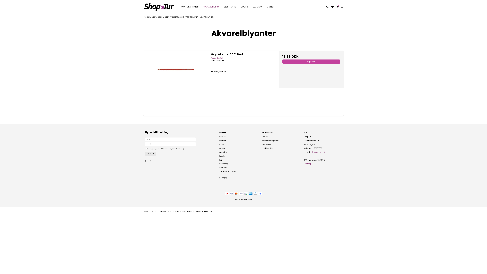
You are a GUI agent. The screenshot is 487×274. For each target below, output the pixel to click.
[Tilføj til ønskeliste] (332, 7)
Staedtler (223, 167)
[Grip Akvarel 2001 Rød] (175, 83)
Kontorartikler (189, 6)
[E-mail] (170, 144)
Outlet (270, 6)
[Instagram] (151, 161)
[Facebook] (147, 161)
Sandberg (223, 163)
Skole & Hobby (211, 6)
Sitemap (307, 163)
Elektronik (230, 6)
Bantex (222, 136)
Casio (221, 144)
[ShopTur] (159, 7)
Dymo (222, 148)
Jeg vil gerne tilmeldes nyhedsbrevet (176, 148)
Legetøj (257, 6)
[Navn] (170, 139)
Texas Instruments (227, 171)
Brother (222, 140)
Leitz (221, 160)
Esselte (222, 156)
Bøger (244, 6)
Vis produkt (311, 62)
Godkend (151, 154)
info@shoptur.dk (318, 152)
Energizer (223, 152)
